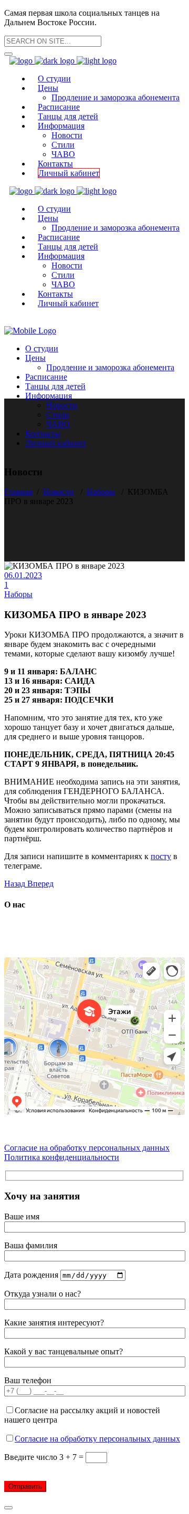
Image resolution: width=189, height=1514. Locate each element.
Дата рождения (32, 1274)
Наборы (101, 491)
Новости (58, 491)
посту (161, 856)
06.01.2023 (23, 575)
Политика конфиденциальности (61, 1157)
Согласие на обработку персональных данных (87, 1147)
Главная (18, 491)
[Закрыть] (8, 1507)
